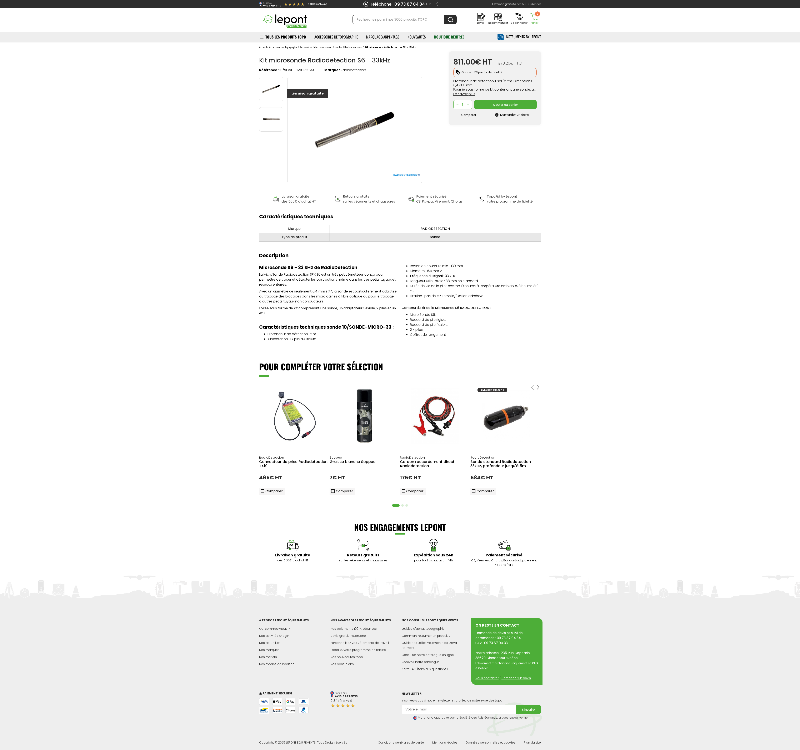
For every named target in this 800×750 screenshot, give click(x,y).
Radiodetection (353, 70)
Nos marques (269, 650)
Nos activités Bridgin (274, 636)
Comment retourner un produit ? (426, 636)
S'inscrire (528, 710)
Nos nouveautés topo (346, 657)
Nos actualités (269, 643)
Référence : (269, 70)
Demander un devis (516, 678)
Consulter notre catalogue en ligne (428, 655)
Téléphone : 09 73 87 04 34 (397, 4)
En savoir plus (464, 94)
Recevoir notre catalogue (421, 662)
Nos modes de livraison (276, 664)
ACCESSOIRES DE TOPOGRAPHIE (336, 37)
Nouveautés (417, 37)
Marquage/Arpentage (382, 37)
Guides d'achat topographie (423, 629)
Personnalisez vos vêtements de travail (359, 643)
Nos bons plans (342, 664)
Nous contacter (487, 678)
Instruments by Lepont (522, 36)
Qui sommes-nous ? (274, 629)
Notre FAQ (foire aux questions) (425, 669)
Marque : (332, 70)
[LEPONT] (285, 19)
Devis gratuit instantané (348, 636)
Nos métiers (268, 657)
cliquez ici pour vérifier (514, 717)
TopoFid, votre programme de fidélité (358, 650)
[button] (396, 505)
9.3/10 (317, 4)
